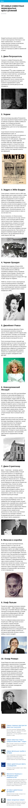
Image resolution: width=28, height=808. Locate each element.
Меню (2, 1)
